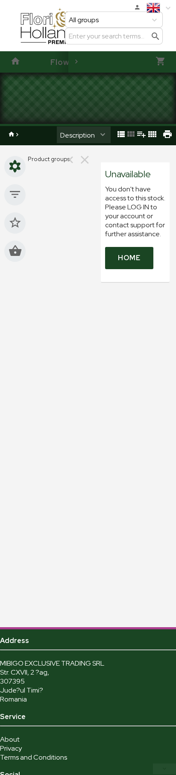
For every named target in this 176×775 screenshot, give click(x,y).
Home (129, 257)
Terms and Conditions (33, 757)
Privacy (11, 748)
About (10, 739)
